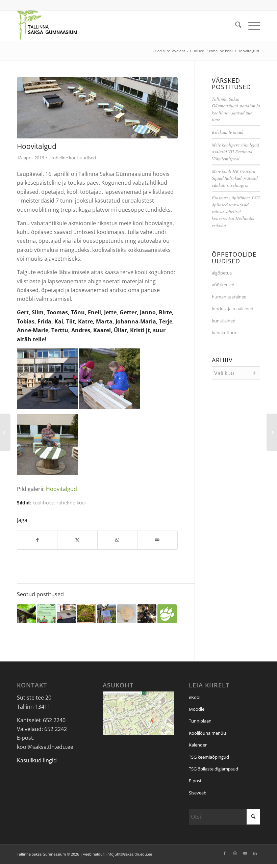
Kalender (198, 745)
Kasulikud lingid (37, 760)
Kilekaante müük (227, 132)
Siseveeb (197, 793)
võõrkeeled (223, 285)
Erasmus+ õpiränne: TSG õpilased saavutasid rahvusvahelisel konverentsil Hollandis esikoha (236, 211)
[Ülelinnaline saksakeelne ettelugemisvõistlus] (272, 432)
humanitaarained (229, 297)
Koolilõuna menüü (207, 733)
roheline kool (64, 158)
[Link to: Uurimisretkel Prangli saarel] (146, 613)
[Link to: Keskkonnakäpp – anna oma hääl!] (166, 613)
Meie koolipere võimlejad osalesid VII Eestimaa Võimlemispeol (235, 151)
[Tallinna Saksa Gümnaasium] (47, 25)
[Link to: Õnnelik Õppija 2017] (126, 613)
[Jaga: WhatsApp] (117, 539)
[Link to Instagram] (235, 853)
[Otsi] (235, 25)
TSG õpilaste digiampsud (213, 769)
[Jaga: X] (77, 539)
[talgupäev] (97, 107)
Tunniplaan (200, 721)
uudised (88, 158)
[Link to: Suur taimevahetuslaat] (46, 613)
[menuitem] (235, 25)
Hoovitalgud (61, 489)
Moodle (196, 709)
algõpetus (222, 273)
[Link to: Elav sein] (86, 613)
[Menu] (251, 25)
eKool (194, 697)
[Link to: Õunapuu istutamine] (106, 613)
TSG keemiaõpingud (209, 757)
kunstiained (223, 321)
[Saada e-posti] (157, 539)
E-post (195, 781)
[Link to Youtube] (245, 853)
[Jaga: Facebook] (37, 539)
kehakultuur (224, 333)
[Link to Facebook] (225, 853)
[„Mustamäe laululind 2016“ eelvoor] (5, 432)
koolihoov (43, 502)
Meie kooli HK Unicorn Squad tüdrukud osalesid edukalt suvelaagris (235, 178)
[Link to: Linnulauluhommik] (26, 613)
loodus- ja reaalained (232, 309)
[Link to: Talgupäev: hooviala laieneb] (66, 613)
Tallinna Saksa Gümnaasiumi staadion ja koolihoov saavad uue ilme (236, 109)
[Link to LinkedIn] (255, 853)
